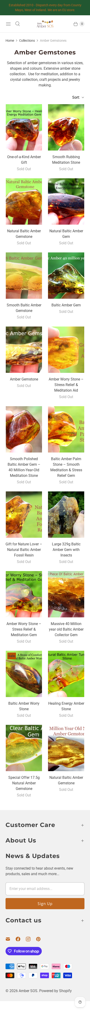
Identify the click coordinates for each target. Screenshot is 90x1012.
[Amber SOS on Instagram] (31, 939)
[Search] (17, 23)
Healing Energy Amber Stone (66, 706)
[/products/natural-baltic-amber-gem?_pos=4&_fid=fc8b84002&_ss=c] (66, 201)
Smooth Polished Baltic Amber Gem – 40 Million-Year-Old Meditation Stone (24, 467)
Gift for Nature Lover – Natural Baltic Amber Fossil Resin (24, 549)
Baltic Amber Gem (66, 305)
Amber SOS (28, 991)
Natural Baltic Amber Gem (66, 234)
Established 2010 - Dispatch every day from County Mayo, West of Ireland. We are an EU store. (45, 7)
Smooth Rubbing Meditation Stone (66, 160)
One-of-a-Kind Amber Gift (24, 160)
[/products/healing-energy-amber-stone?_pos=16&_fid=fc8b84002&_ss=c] (66, 674)
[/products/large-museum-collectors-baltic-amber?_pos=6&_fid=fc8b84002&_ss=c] (66, 275)
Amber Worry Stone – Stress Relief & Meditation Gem (23, 629)
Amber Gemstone (24, 379)
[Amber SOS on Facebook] (21, 939)
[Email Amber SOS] (11, 939)
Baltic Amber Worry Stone (23, 706)
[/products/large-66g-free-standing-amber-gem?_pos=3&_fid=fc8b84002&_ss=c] (24, 201)
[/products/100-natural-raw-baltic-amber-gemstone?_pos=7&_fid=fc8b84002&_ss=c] (24, 350)
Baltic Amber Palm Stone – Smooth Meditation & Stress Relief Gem (66, 467)
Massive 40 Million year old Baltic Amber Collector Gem (66, 629)
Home (10, 40)
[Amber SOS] (45, 24)
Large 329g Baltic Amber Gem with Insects (66, 549)
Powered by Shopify (55, 991)
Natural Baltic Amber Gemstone (24, 234)
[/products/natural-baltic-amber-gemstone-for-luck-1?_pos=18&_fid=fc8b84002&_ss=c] (66, 748)
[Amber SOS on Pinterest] (41, 939)
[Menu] (8, 23)
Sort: (74, 97)
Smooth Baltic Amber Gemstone (24, 308)
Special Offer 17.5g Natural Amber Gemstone (24, 783)
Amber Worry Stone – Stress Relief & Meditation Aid (66, 385)
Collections (27, 40)
